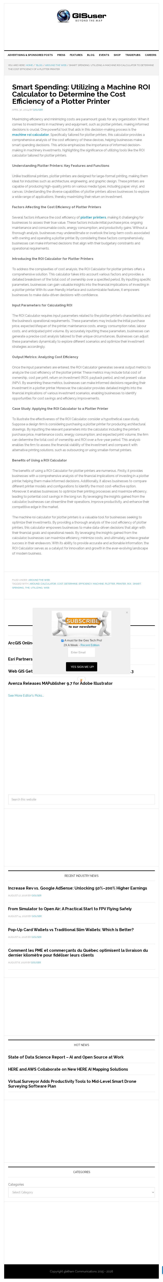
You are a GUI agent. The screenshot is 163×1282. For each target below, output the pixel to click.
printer (121, 583)
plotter (110, 583)
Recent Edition (90, 645)
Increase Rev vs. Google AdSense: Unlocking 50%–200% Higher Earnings (77, 888)
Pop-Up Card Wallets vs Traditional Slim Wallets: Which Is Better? (71, 929)
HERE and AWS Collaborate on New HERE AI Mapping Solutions (68, 1069)
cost (60, 583)
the (27, 587)
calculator (48, 583)
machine (98, 583)
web (46, 587)
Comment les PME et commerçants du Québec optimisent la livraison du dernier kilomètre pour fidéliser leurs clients (78, 953)
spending (18, 587)
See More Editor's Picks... (26, 695)
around (35, 583)
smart (137, 583)
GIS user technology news (81, 16)
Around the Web (39, 580)
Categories (16, 1184)
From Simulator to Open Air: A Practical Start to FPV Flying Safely (70, 908)
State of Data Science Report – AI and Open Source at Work (66, 1057)
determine (71, 583)
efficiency (85, 583)
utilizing (37, 587)
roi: (129, 583)
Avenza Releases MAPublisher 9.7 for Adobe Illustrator (60, 683)
